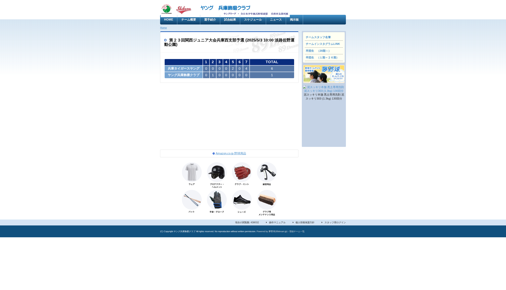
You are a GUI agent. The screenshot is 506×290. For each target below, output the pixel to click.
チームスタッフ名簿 (318, 37)
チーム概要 (188, 19)
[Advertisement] (324, 124)
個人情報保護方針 (304, 222)
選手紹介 (210, 19)
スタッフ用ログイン (335, 222)
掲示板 (294, 19)
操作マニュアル (277, 222)
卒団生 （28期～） (318, 50)
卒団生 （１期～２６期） (322, 57)
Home (163, 27)
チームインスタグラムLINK (323, 43)
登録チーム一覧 (297, 231)
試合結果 (230, 19)
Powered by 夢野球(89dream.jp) (272, 231)
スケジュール (253, 19)
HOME (168, 19)
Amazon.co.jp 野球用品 (231, 153)
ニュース (276, 19)
